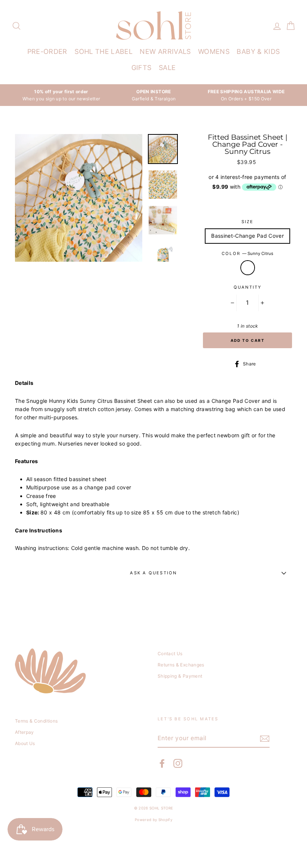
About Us (25, 743)
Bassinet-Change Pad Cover (247, 235)
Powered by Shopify (153, 820)
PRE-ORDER (47, 51)
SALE (167, 68)
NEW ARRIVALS (165, 51)
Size (247, 221)
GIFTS (141, 68)
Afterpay (24, 732)
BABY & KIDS (258, 51)
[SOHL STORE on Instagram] (177, 763)
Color (247, 253)
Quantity (248, 287)
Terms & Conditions (36, 721)
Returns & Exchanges (181, 665)
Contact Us (170, 653)
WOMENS (214, 51)
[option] (61, 95)
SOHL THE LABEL (104, 51)
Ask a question (153, 572)
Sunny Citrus (247, 267)
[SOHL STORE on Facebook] (162, 763)
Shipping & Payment (180, 676)
